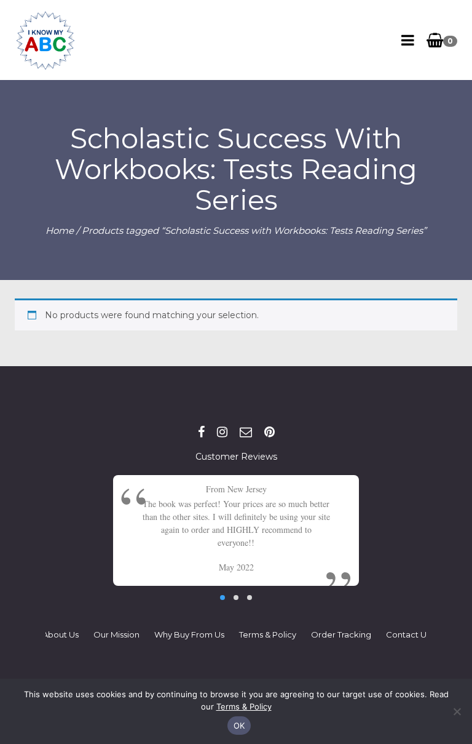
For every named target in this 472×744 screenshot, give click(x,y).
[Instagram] (222, 432)
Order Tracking (341, 634)
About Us (60, 634)
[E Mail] (246, 432)
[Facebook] (201, 432)
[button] (222, 597)
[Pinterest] (269, 432)
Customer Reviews (236, 456)
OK (239, 725)
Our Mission (116, 634)
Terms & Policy (267, 634)
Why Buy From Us (189, 634)
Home (59, 230)
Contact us (408, 634)
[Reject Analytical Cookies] (456, 711)
